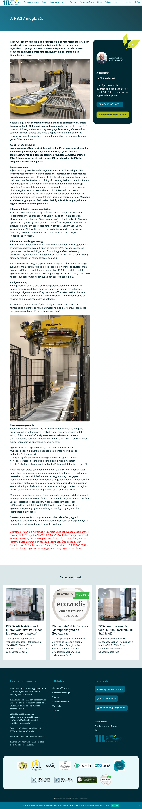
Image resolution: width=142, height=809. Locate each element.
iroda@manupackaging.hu (114, 115)
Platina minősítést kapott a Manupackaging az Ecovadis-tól (70, 630)
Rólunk (108, 2)
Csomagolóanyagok (50, 2)
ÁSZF (97, 731)
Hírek (99, 2)
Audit (64, 2)
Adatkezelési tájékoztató (106, 726)
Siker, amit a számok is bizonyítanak (27, 737)
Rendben (115, 805)
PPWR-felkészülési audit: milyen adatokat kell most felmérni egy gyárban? (24, 630)
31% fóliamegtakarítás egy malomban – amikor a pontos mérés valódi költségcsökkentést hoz (28, 692)
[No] (139, 806)
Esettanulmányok (87, 2)
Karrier (117, 2)
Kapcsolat (127, 2)
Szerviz (73, 2)
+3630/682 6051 (111, 104)
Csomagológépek (31, 2)
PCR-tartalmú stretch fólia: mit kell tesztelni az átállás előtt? (115, 630)
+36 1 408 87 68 (108, 698)
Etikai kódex (100, 722)
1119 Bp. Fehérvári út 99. (111, 689)
